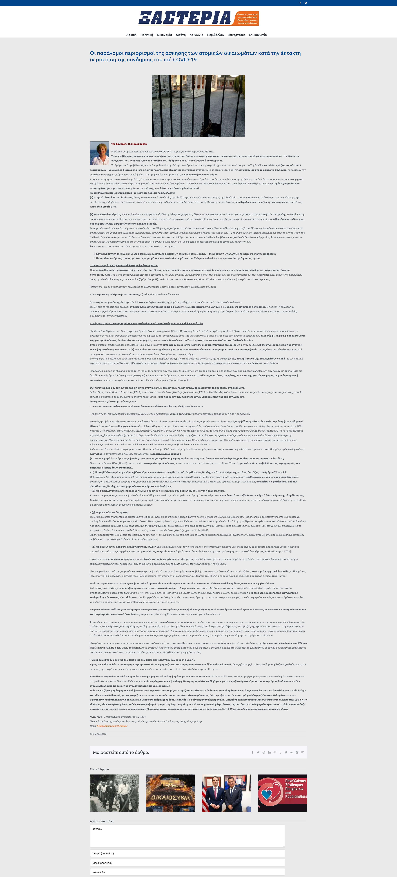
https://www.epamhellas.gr (112, 725)
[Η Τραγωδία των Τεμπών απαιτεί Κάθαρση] (170, 792)
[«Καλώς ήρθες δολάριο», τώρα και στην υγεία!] (226, 792)
